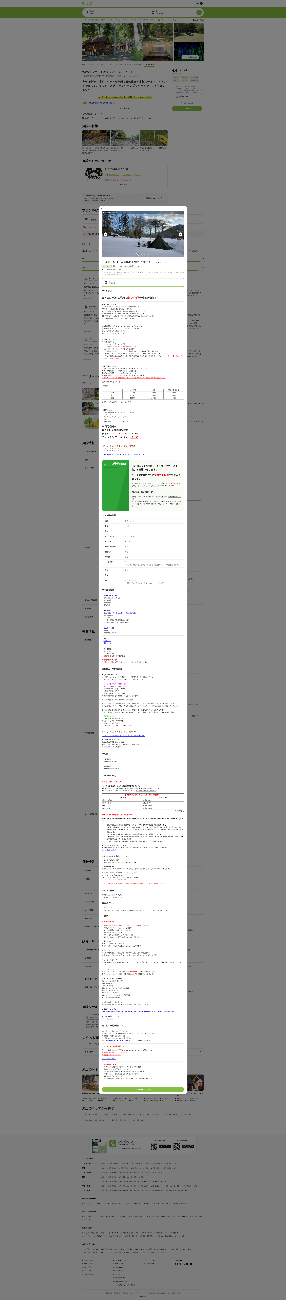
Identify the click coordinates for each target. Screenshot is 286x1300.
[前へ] (105, 234)
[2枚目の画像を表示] (141, 254)
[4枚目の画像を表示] (148, 254)
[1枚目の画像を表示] (137, 254)
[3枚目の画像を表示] (144, 254)
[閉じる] (101, 209)
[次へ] (180, 234)
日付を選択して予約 (143, 1089)
